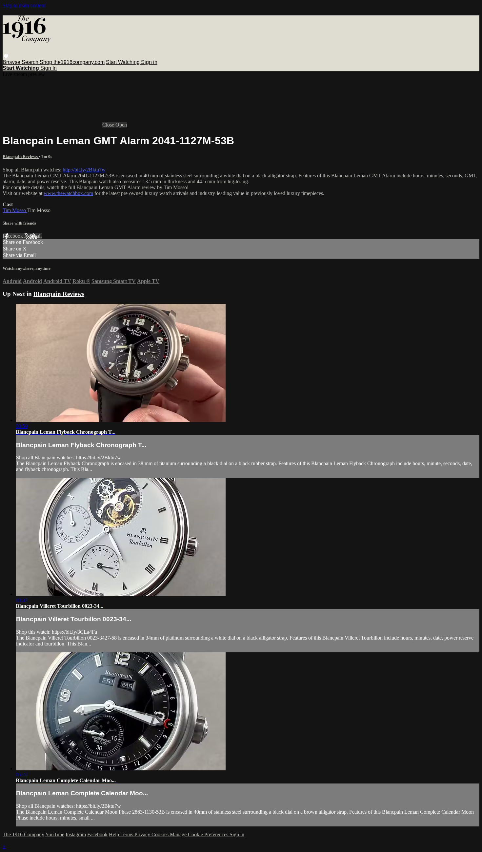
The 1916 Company (23, 834)
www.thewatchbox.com (68, 193)
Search (31, 62)
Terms (127, 834)
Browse (12, 62)
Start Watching (123, 62)
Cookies (160, 834)
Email (36, 236)
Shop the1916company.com (72, 62)
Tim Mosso (15, 210)
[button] (6, 56)
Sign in (149, 62)
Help (114, 834)
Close (108, 125)
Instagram (76, 834)
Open (121, 125)
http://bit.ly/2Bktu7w (84, 169)
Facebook (13, 236)
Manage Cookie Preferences (200, 834)
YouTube (54, 834)
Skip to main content (24, 5)
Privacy (142, 834)
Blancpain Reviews (21, 156)
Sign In (48, 68)
